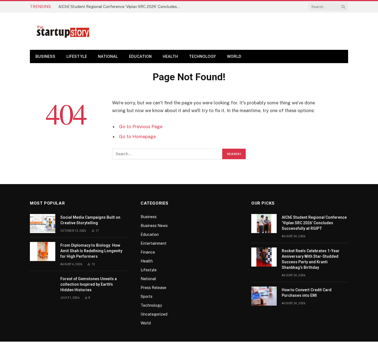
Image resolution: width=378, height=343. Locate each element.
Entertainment (154, 243)
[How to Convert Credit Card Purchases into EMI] (264, 296)
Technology (202, 56)
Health (170, 56)
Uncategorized (154, 314)
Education (140, 56)
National (108, 56)
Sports (146, 296)
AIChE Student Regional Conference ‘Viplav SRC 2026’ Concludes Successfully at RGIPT (120, 6)
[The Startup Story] (63, 31)
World (234, 56)
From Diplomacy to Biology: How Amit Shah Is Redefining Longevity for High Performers (91, 251)
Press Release (153, 287)
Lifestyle (76, 56)
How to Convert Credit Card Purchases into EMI (307, 293)
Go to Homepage (137, 136)
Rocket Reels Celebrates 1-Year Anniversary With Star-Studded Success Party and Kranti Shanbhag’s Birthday (311, 259)
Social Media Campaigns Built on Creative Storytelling (90, 220)
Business (45, 56)
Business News (154, 225)
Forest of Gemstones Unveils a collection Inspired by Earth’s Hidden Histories (88, 284)
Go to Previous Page (140, 126)
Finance (148, 252)
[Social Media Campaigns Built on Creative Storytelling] (42, 223)
